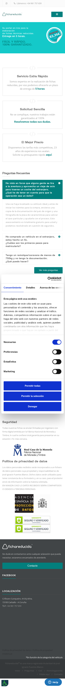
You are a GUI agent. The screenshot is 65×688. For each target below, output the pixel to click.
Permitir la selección (32, 396)
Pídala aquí (44, 674)
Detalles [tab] (30, 287)
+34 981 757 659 (34, 3)
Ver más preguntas (48, 270)
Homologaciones (55, 670)
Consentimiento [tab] (12, 287)
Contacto (32, 565)
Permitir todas (32, 385)
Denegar (32, 406)
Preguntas (29, 670)
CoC (40, 670)
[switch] (56, 351)
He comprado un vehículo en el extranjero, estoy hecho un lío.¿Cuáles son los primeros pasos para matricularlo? (30, 241)
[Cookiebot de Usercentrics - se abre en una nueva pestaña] (47, 279)
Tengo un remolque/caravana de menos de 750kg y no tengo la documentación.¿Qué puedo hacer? (30, 258)
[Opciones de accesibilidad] (5, 683)
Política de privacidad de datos (16, 650)
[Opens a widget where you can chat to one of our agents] (53, 682)
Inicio (17, 670)
